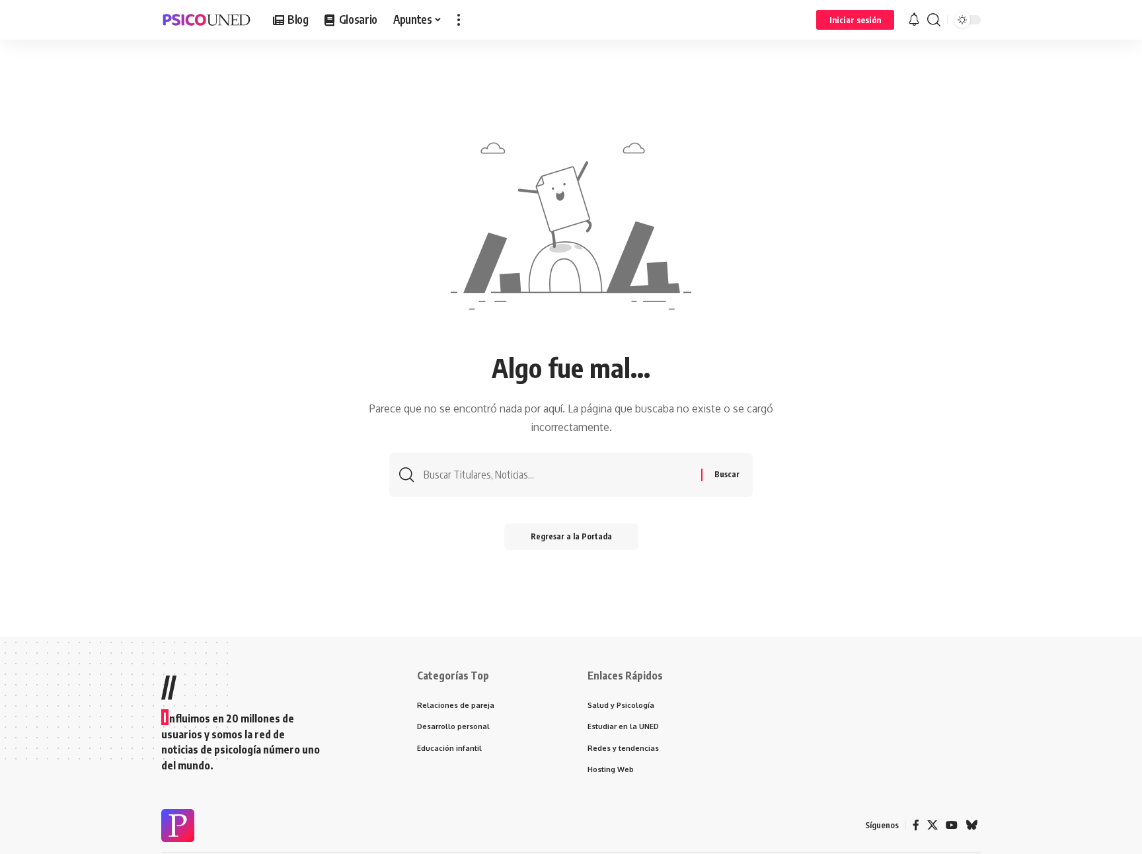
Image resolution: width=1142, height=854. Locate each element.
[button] (458, 20)
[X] (932, 825)
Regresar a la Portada (571, 536)
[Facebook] (916, 825)
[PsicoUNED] (206, 20)
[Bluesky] (971, 825)
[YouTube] (951, 825)
